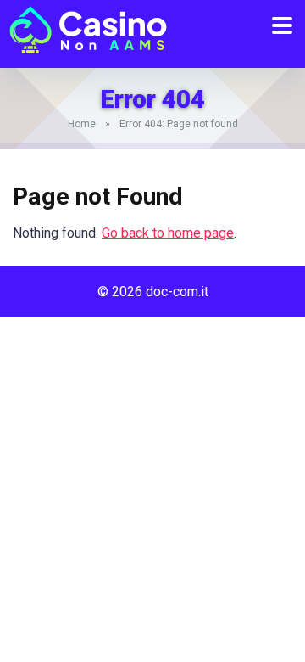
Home (82, 124)
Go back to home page (168, 233)
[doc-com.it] (84, 27)
